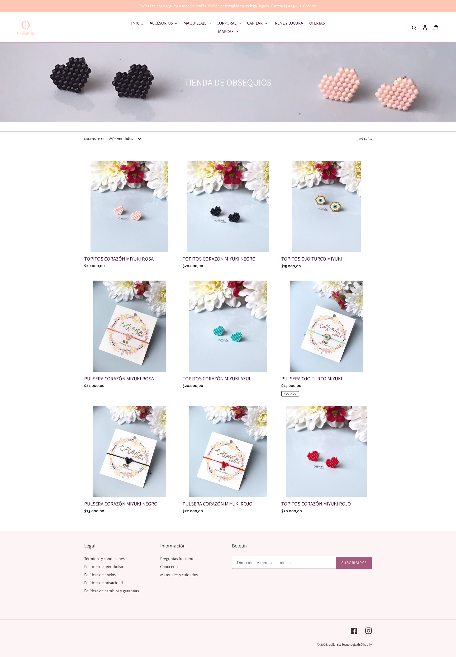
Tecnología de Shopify (356, 644)
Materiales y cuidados (179, 575)
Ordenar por (94, 138)
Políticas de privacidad (103, 582)
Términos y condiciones (104, 558)
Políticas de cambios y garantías (111, 591)
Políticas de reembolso (103, 566)
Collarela (335, 644)
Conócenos (169, 566)
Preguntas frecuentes (178, 558)
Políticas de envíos (100, 575)
